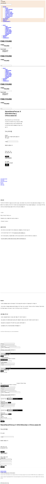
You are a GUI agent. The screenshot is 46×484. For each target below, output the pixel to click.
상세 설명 (2, 180)
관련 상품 (2, 184)
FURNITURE (8, 12)
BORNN (7, 17)
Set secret (2, 401)
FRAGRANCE (8, 16)
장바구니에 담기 (4, 453)
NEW (6, 8)
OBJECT (7, 10)
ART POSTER (9, 14)
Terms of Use (3, 471)
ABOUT (5, 20)
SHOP (4, 6)
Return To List (4, 402)
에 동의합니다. (8, 350)
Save (9, 402)
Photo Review (5, 357)
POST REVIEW (4, 359)
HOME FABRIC (9, 13)
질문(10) (2, 183)
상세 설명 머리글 (3, 178)
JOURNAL (5, 18)
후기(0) (1, 182)
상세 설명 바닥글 (3, 181)
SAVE (2, 356)
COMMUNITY (6, 21)
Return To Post (4, 414)
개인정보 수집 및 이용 (5, 350)
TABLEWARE (9, 9)
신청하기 (2, 466)
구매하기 (2, 421)
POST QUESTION (4, 386)
